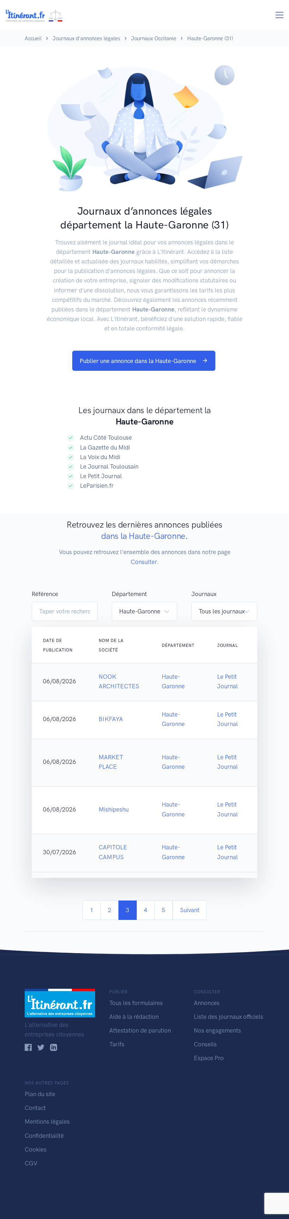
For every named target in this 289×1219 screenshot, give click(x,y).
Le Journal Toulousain (109, 466)
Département (129, 593)
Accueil (33, 38)
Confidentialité (44, 1135)
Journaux (203, 593)
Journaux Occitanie (153, 38)
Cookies (36, 1149)
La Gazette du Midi (105, 447)
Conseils (205, 1044)
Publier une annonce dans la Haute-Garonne (139, 360)
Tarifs (116, 1044)
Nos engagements (217, 1030)
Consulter (144, 561)
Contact (35, 1107)
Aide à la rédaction (134, 1016)
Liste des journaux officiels (228, 1016)
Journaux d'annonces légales (86, 38)
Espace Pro (209, 1058)
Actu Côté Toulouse (106, 437)
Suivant (189, 910)
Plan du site (40, 1094)
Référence (45, 593)
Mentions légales (47, 1121)
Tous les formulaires (136, 1002)
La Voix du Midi (100, 456)
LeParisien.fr (97, 485)
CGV (31, 1163)
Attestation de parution (140, 1030)
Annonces (207, 1002)
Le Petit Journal (101, 476)
